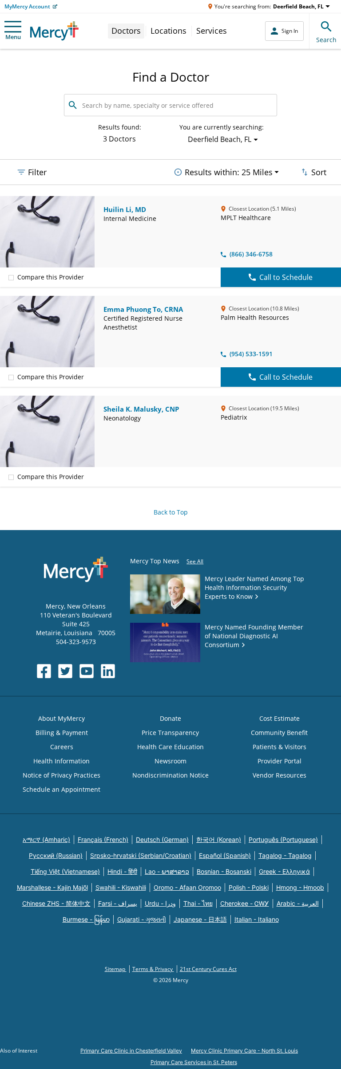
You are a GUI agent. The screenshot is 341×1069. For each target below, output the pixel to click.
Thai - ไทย (198, 903)
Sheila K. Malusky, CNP (141, 409)
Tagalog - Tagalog (285, 855)
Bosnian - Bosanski (224, 871)
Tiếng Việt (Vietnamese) (65, 871)
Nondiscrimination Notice (170, 775)
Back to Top (171, 512)
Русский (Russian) (56, 855)
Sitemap (116, 969)
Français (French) (103, 839)
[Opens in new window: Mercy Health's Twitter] (65, 671)
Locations (168, 30)
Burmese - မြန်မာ (86, 919)
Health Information (61, 761)
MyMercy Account (27, 6)
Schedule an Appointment (61, 789)
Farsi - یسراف (117, 903)
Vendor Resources (279, 775)
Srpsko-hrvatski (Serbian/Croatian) (140, 855)
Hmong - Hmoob (300, 887)
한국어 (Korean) (218, 839)
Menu (13, 37)
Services (211, 30)
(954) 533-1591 (251, 354)
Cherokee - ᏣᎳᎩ (244, 903)
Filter (37, 172)
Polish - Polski (249, 887)
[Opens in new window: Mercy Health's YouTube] (86, 671)
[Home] (54, 30)
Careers (61, 747)
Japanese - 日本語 (200, 919)
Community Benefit (279, 732)
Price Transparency (170, 732)
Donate (170, 718)
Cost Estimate (279, 718)
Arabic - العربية (298, 903)
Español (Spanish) (225, 855)
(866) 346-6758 (251, 254)
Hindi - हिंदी (122, 871)
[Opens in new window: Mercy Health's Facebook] (44, 671)
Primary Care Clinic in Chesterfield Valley (131, 1050)
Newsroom (170, 761)
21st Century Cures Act (208, 969)
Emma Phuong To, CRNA (143, 309)
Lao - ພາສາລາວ (167, 871)
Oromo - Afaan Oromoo (187, 887)
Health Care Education (170, 747)
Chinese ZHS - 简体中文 (56, 903)
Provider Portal (279, 761)
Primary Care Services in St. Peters (194, 1062)
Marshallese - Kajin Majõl (52, 887)
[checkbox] (11, 277)
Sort (318, 172)
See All (194, 561)
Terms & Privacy (153, 969)
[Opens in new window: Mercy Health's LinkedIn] (108, 671)
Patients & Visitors (279, 747)
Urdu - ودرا (160, 903)
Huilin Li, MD (124, 209)
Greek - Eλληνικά (284, 871)
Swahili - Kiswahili (120, 887)
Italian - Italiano (256, 919)
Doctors (126, 30)
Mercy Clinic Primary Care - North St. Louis (244, 1050)
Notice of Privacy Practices (61, 775)
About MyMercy (61, 718)
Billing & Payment (62, 732)
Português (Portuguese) (283, 839)
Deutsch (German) (162, 839)
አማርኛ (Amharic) (46, 839)
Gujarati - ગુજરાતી (141, 919)
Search (326, 39)
